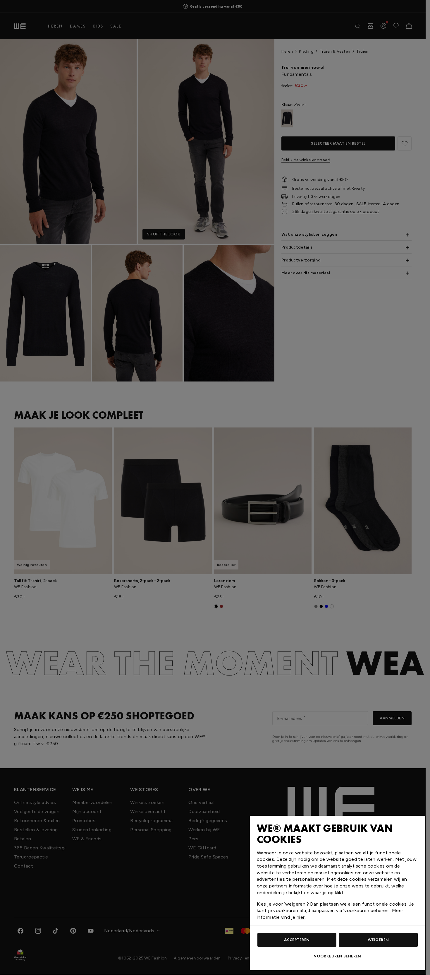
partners (278, 886)
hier (301, 917)
